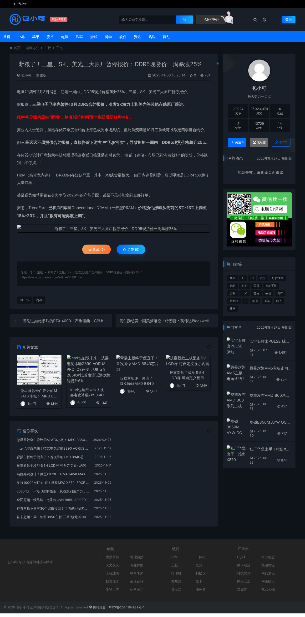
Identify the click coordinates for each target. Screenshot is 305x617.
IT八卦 (242, 557)
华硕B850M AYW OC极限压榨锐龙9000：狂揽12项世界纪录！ (270, 422)
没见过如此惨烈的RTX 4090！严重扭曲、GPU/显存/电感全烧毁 (77, 320)
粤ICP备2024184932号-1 (126, 607)
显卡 (199, 581)
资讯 (137, 37)
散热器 (176, 581)
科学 (108, 37)
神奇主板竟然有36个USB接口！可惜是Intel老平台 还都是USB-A (53, 508)
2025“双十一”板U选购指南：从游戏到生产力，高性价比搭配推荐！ (53, 491)
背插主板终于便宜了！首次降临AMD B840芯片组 (138, 381)
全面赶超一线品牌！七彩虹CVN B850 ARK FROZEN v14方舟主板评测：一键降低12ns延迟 (53, 500)
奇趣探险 (136, 565)
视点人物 (268, 589)
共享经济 (243, 565)
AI (243, 278)
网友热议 (268, 573)
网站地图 (99, 607)
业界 (21, 37)
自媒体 (242, 589)
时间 (244, 285)
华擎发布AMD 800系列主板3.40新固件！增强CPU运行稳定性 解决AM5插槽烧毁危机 (270, 395)
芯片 (256, 293)
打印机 (176, 573)
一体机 (201, 557)
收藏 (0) (98, 249)
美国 (232, 308)
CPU (174, 557)
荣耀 (256, 285)
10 (252, 278)
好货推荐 (277, 278)
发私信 (261, 142)
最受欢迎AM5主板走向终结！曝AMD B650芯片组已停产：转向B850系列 (270, 368)
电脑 (64, 37)
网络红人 (268, 581)
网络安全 (243, 581)
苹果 (35, 37)
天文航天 (112, 565)
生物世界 (112, 589)
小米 (244, 293)
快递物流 (268, 565)
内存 (44, 175)
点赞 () (132, 249)
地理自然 (136, 557)
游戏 (93, 37)
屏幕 (267, 301)
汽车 (79, 37)
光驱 (199, 565)
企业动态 (268, 557)
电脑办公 (32, 48)
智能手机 (271, 285)
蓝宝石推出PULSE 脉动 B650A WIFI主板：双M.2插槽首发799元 (270, 341)
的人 (279, 301)
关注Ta (239, 142)
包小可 (26, 75)
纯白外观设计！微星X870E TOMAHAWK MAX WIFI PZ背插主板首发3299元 (53, 474)
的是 (255, 301)
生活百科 (112, 557)
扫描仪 (201, 573)
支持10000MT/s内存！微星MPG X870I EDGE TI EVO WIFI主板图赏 (53, 483)
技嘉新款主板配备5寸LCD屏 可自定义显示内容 (187, 375)
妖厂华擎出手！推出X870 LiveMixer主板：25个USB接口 (270, 449)
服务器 (201, 589)
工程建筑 (112, 573)
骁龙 (232, 285)
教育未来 (136, 573)
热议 (152, 37)
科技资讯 (243, 573)
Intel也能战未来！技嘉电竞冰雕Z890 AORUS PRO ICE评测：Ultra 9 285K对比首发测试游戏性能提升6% (88, 392)
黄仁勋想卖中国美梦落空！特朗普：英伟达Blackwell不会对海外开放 (177, 320)
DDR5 (89, 91)
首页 (6, 37)
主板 (47, 48)
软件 (123, 37)
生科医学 (136, 589)
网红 (166, 37)
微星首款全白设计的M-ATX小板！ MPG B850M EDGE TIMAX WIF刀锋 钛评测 (39, 393)
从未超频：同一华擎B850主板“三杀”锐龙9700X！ (53, 517)
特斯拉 (234, 301)
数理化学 (112, 581)
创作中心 (211, 19)
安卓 (50, 37)
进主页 (283, 142)
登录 (288, 19)
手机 (268, 293)
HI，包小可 (19, 3)
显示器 (176, 589)
